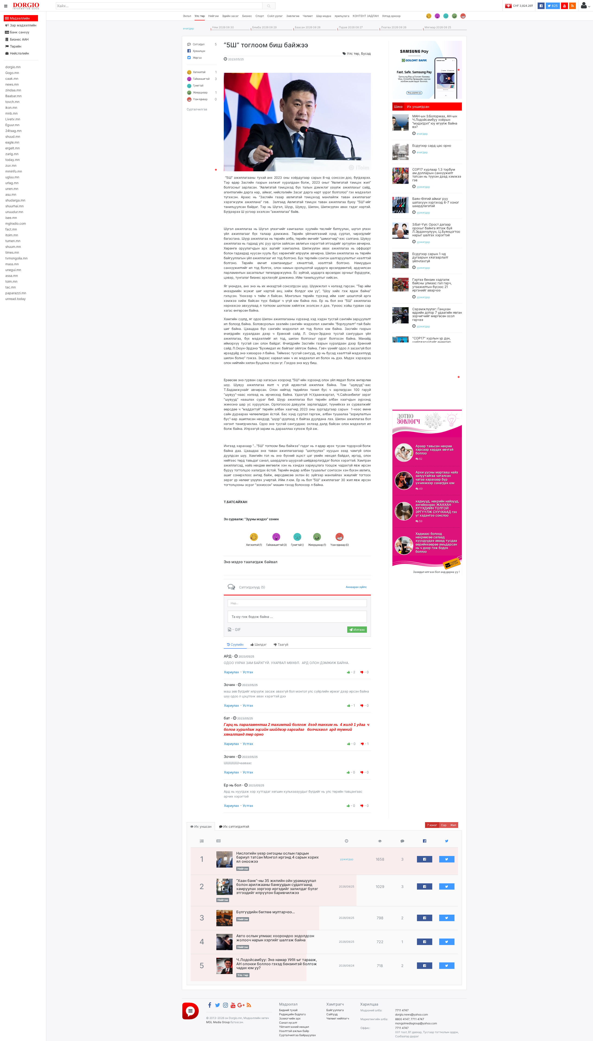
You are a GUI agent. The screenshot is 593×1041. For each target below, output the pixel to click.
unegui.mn (13, 270)
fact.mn (11, 229)
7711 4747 (402, 1010)
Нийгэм (213, 16)
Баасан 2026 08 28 (306, 27)
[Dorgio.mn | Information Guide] (190, 1010)
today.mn (12, 160)
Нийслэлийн (19, 53)
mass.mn (12, 264)
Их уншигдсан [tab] (418, 107)
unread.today (15, 299)
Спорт (259, 16)
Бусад (366, 53)
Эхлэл (187, 16)
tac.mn (10, 287)
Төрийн (15, 46)
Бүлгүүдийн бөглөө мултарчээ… (265, 912)
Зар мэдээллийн (22, 25)
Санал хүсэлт (288, 1022)
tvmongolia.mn (16, 258)
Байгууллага (335, 1010)
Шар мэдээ (323, 16)
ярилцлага (342, 16)
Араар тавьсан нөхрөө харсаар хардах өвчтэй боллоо (434, 449)
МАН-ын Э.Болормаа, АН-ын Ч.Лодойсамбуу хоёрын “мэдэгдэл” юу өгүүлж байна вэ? (434, 121)
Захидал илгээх (406, 558)
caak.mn (11, 78)
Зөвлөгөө (292, 16)
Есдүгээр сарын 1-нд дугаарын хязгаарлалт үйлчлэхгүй (430, 257)
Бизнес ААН (18, 39)
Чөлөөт (308, 16)
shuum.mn (13, 247)
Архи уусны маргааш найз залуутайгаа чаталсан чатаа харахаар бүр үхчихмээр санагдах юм (437, 477)
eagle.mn (12, 142)
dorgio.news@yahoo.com (411, 1014)
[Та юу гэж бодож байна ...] (297, 617)
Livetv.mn (12, 119)
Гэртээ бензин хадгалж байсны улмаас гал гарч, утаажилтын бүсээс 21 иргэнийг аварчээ (432, 285)
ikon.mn (11, 107)
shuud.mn (12, 136)
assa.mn (11, 276)
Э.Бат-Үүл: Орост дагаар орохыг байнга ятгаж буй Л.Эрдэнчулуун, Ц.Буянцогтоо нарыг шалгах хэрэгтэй (436, 229)
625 (554, 6)
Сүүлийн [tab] (236, 644)
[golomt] (427, 69)
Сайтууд (332, 1014)
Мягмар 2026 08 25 (437, 27)
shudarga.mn (15, 200)
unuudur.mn (14, 212)
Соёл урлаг (275, 16)
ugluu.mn (12, 177)
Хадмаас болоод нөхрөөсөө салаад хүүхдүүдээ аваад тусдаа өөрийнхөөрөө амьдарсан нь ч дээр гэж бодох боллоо (436, 542)
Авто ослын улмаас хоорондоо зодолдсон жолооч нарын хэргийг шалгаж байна (275, 937)
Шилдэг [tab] (260, 644)
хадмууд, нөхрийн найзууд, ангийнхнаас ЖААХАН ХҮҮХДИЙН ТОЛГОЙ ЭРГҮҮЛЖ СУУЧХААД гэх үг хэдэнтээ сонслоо (437, 508)
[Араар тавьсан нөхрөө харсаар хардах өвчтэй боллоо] (404, 452)
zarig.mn (12, 154)
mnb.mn (11, 113)
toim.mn (11, 281)
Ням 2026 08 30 (222, 27)
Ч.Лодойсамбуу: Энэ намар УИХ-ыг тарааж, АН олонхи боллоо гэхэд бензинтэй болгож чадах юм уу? (276, 963)
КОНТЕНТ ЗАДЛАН (366, 16)
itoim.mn (11, 235)
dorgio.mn (13, 67)
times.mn (12, 252)
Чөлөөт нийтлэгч (337, 1018)
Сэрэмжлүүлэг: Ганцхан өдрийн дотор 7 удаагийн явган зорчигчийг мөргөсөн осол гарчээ (437, 314)
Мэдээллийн (19, 18)
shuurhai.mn (14, 206)
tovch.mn (12, 102)
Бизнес (247, 16)
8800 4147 (402, 1019)
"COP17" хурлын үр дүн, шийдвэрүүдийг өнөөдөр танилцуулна (431, 341)
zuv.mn (10, 165)
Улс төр (200, 16)
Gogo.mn (12, 73)
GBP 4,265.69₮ (523, 5)
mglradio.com (15, 223)
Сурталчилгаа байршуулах (297, 1035)
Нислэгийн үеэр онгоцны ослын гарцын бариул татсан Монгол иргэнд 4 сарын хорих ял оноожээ (277, 857)
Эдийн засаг (230, 16)
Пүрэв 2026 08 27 (350, 27)
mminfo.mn (13, 171)
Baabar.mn (13, 96)
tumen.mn (12, 241)
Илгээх (359, 630)
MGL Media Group (218, 1022)
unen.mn (11, 189)
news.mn (12, 84)
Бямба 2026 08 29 (264, 27)
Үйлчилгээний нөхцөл (294, 1026)
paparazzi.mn (15, 293)
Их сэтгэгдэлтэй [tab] (235, 826)
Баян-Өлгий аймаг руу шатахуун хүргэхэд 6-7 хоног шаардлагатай (435, 202)
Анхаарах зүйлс (356, 587)
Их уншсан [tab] (202, 826)
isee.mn (11, 218)
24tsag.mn (13, 131)
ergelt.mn (12, 148)
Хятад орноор (391, 16)
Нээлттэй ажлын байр (294, 1031)
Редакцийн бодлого (292, 1014)
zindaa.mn (13, 90)
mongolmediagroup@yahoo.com (416, 1023)
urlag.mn (12, 183)
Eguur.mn (12, 125)
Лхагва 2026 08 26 (393, 27)
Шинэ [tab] (398, 107)
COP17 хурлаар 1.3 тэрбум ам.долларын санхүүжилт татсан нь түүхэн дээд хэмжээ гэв (436, 174)
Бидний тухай (288, 1010)
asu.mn (10, 194)
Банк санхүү (19, 32)
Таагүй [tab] (282, 644)
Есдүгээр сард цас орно (431, 145)
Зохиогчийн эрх (289, 1018)
